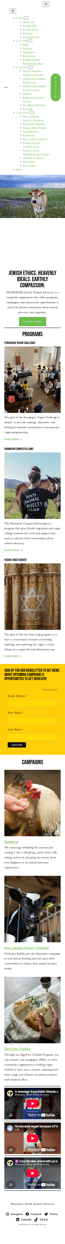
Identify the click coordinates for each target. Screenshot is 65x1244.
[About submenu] (26, 18)
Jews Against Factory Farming (26, 948)
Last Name (16, 730)
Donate (56, 87)
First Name (16, 713)
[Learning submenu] (30, 40)
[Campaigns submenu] (32, 112)
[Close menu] (13, 11)
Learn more (32, 321)
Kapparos (11, 842)
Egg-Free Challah (17, 1049)
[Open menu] (46, 4)
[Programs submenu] (30, 67)
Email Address (18, 696)
